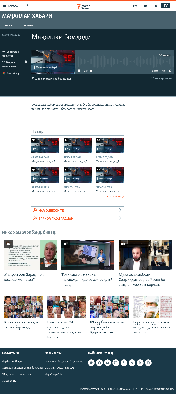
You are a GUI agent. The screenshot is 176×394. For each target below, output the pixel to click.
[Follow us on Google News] (91, 363)
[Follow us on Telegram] (132, 363)
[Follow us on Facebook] (99, 363)
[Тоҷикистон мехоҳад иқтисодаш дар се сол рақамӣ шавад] (87, 255)
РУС (135, 5)
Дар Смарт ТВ (53, 374)
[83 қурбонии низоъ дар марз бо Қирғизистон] (109, 307)
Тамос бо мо (9, 381)
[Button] (14, 55)
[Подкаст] (148, 363)
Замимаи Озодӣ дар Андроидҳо (64, 361)
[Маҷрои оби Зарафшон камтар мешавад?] (30, 255)
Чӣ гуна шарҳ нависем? (16, 374)
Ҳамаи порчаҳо (115, 196)
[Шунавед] (156, 5)
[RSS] (140, 363)
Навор (9, 25)
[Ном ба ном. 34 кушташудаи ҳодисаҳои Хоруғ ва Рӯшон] (66, 307)
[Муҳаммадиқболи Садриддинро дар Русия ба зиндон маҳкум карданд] (145, 255)
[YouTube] (145, 5)
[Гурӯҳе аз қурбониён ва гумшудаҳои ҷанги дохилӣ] (152, 307)
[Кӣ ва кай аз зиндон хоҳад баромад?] (23, 307)
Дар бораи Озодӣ (12, 361)
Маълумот (26, 25)
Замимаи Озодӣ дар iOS (59, 368)
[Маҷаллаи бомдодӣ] (45, 145)
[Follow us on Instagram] (115, 363)
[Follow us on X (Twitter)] (124, 363)
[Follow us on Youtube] (107, 363)
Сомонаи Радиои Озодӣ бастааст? (22, 368)
